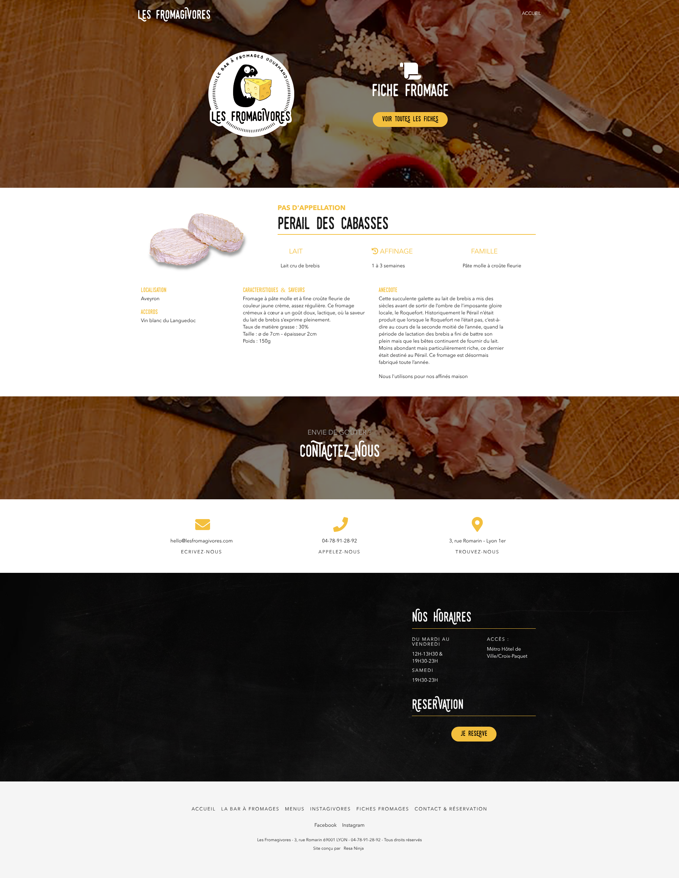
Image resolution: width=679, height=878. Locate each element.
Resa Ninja (354, 849)
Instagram (353, 825)
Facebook (325, 825)
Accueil (531, 14)
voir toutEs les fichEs (410, 119)
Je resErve (473, 734)
